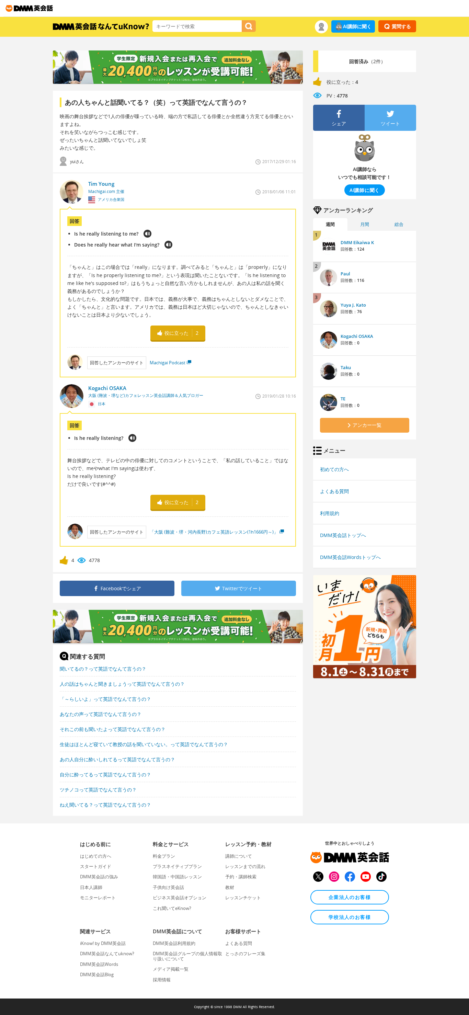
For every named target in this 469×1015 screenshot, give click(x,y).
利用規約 (329, 513)
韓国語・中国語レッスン (177, 877)
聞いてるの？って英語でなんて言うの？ (103, 668)
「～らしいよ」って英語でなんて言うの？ (105, 699)
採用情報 (162, 980)
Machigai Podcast (167, 363)
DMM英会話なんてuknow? (107, 953)
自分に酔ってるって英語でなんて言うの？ (105, 774)
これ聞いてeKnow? (172, 908)
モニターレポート (98, 897)
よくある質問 (334, 491)
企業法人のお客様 (350, 897)
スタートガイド (95, 866)
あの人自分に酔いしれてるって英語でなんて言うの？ (117, 759)
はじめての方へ (95, 856)
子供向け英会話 (168, 887)
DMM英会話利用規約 (174, 943)
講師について (238, 856)
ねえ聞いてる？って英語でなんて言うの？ (105, 804)
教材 (229, 887)
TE (343, 399)
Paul (345, 274)
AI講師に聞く (357, 26)
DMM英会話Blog (97, 974)
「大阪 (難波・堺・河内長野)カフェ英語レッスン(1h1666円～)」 (214, 532)
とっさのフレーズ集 (245, 953)
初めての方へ (334, 469)
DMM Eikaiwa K (357, 242)
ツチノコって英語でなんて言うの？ (98, 789)
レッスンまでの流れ (245, 866)
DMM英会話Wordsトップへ (350, 557)
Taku (346, 367)
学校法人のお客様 (350, 917)
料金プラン (164, 856)
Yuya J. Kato (353, 305)
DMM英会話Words (99, 964)
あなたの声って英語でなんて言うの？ (100, 714)
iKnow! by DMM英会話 (103, 943)
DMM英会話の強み (99, 877)
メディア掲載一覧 (170, 969)
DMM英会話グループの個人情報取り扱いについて (187, 955)
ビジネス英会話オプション (179, 897)
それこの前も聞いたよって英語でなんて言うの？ (112, 729)
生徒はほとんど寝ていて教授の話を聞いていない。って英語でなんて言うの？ (144, 744)
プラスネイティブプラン (177, 866)
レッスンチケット (243, 897)
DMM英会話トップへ (343, 535)
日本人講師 (91, 887)
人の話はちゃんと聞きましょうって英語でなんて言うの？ (122, 684)
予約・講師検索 (240, 877)
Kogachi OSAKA (357, 336)
